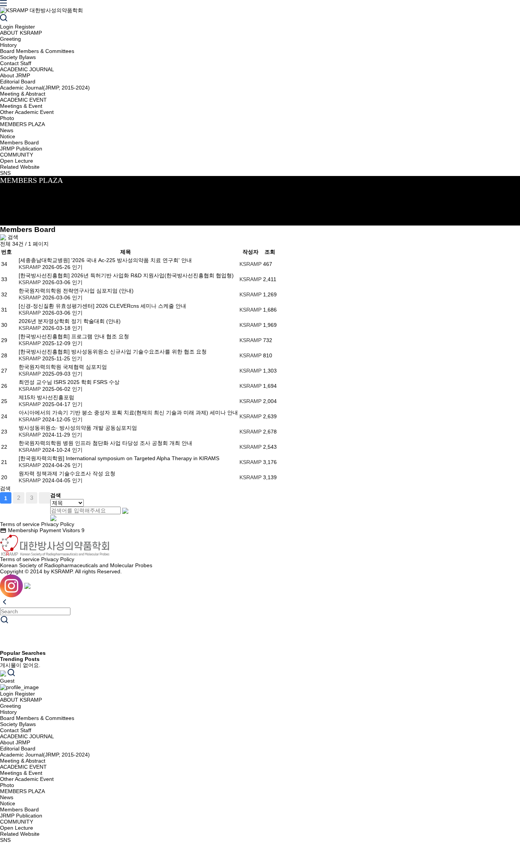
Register (25, 27)
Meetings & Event (21, 106)
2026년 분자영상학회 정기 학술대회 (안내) (70, 321)
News (6, 130)
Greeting (10, 39)
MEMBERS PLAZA (22, 124)
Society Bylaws (18, 57)
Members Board (19, 142)
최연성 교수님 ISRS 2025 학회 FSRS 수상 (69, 382)
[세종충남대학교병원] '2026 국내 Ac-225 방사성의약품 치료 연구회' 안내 (105, 260)
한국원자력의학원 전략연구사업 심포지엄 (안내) (76, 291)
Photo (7, 118)
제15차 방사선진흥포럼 (46, 397)
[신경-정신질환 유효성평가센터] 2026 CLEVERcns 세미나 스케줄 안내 (102, 306)
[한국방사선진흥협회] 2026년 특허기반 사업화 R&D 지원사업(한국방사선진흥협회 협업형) (126, 275)
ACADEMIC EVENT (23, 100)
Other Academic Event (27, 112)
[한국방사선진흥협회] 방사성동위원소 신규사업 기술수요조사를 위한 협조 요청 (113, 352)
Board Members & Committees (37, 51)
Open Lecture (16, 161)
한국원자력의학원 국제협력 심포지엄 (63, 367)
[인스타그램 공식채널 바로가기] (11, 585)
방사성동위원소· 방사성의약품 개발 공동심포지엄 (78, 428)
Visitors (73, 530)
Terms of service (20, 524)
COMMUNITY (16, 155)
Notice (7, 136)
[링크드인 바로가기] (27, 585)
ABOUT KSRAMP (21, 33)
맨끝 (44, 498)
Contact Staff (15, 63)
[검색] (4, 18)
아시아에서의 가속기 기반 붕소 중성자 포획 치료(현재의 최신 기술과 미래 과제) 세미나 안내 (128, 413)
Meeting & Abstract (22, 94)
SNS (5, 173)
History (8, 45)
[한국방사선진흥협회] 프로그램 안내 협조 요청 (74, 336)
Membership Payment (30, 530)
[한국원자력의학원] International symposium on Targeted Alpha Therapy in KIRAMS (119, 458)
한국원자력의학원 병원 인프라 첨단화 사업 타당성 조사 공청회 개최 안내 (105, 443)
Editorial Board (17, 81)
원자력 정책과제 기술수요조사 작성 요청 (67, 473)
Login (6, 27)
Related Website (20, 167)
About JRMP (15, 75)
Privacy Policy (57, 524)
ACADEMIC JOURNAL (27, 69)
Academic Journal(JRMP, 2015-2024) (45, 88)
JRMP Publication (21, 149)
